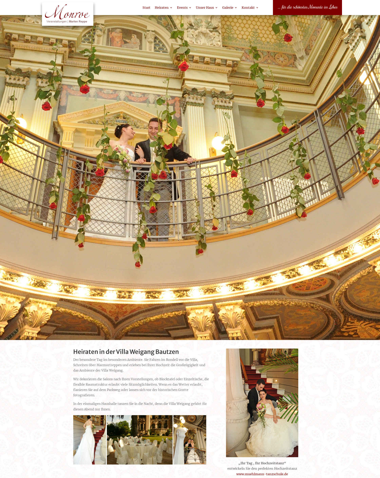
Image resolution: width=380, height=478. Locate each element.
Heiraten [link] (162, 8)
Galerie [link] (227, 8)
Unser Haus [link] (205, 8)
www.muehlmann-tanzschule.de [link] (262, 474)
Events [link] (182, 8)
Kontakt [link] (248, 8)
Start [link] (146, 8)
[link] (67, 16)
